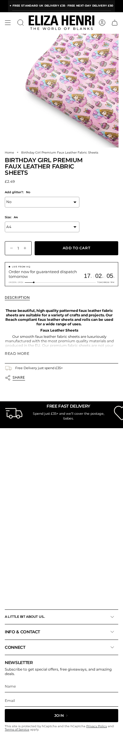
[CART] (114, 23)
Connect (15, 647)
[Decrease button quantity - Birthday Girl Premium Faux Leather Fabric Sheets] (10, 248)
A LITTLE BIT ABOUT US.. (25, 617)
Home (9, 152)
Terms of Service (17, 729)
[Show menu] (8, 23)
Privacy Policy (96, 726)
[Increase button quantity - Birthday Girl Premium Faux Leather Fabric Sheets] (26, 248)
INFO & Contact (22, 631)
